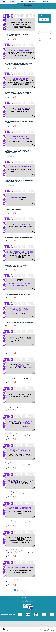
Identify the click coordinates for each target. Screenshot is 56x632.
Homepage (25, 6)
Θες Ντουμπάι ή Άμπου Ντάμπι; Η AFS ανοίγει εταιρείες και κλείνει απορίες (16, 581)
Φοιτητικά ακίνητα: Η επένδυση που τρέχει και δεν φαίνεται (18, 522)
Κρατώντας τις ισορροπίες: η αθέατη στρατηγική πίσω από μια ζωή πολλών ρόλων (19, 181)
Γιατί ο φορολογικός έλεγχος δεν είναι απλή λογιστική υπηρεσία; (19, 122)
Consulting (17, 348)
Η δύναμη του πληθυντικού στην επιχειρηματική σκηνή (19, 237)
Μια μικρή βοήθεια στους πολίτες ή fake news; (17, 407)
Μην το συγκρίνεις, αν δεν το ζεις (13, 350)
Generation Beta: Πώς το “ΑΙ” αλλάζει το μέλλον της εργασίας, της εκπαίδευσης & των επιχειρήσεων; (18, 93)
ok (47, 19)
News (19, 348)
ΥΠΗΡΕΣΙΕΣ (29, 1)
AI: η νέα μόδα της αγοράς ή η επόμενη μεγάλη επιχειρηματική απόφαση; (16, 35)
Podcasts (49, 1)
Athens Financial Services (12, 348)
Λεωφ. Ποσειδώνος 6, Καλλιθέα (24, 600)
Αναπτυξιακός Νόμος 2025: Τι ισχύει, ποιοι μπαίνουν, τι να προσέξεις (19, 493)
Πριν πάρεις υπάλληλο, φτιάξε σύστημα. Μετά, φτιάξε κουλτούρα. (19, 464)
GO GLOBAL (34, 1)
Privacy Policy (50, 629)
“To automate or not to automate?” (13, 209)
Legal (53, 629)
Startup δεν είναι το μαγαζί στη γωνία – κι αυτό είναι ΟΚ (19, 322)
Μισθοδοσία (39, 40)
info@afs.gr (28, 601)
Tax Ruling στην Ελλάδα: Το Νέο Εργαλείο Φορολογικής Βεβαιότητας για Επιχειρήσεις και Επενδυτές (19, 64)
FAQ (38, 33)
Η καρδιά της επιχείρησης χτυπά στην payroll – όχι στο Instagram (18, 435)
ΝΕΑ (37, 1)
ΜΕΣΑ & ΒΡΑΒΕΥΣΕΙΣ (43, 1)
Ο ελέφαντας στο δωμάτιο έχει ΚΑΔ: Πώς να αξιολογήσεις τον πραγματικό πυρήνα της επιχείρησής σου (19, 552)
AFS (25, 1)
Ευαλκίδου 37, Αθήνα (33, 600)
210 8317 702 (24, 601)
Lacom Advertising (51, 630)
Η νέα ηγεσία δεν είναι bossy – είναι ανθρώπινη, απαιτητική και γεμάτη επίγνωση (17, 266)
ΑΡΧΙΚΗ (22, 1)
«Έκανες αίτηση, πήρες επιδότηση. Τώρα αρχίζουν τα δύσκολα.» (18, 378)
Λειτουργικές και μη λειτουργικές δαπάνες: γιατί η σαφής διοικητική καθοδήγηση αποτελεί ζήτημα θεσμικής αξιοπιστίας (18, 151)
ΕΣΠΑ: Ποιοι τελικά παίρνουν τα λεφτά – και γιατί (17, 294)
